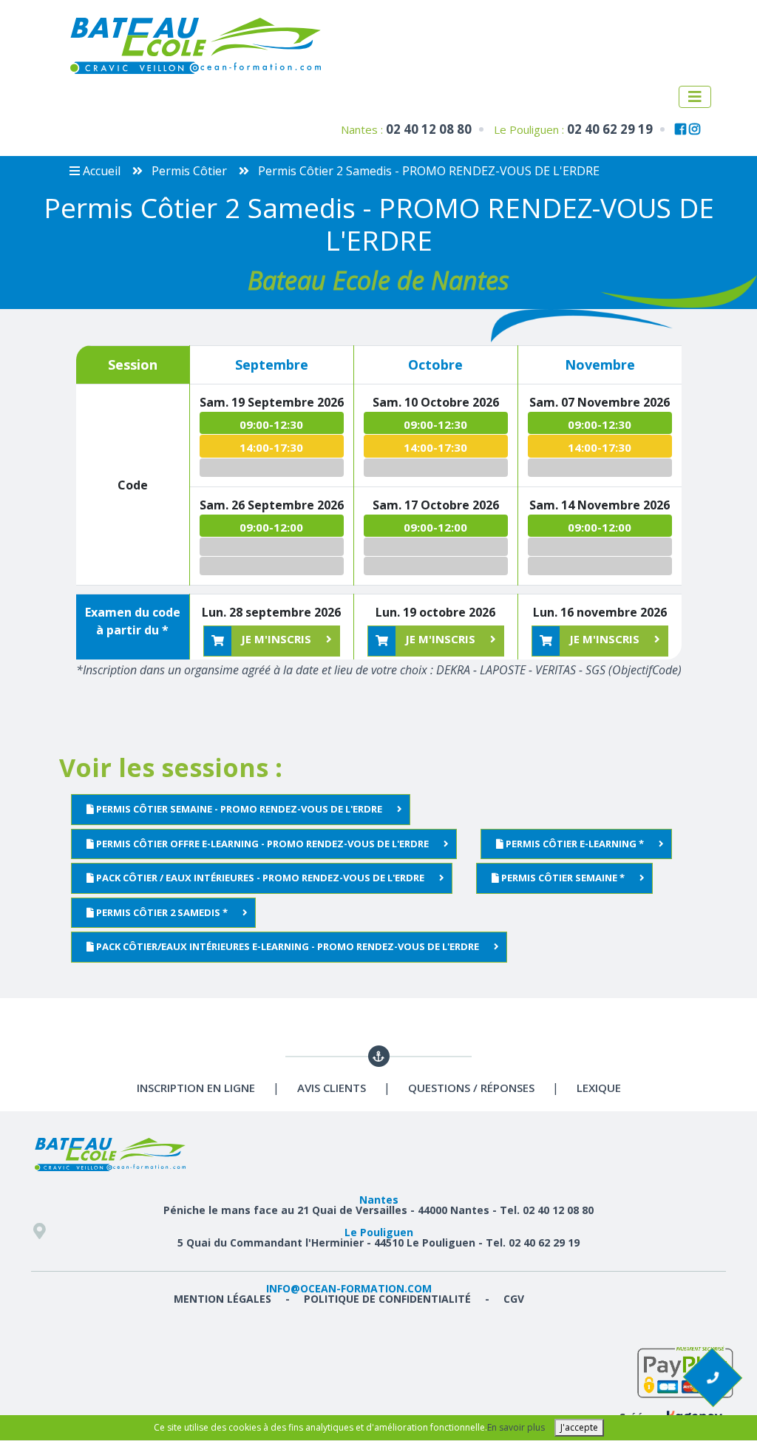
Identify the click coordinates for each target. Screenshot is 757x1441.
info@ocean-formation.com (349, 1288)
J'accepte (579, 1427)
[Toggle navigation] (695, 97)
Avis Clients (331, 1087)
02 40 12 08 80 (429, 129)
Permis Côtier (188, 171)
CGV (513, 1299)
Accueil (100, 171)
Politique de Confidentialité (387, 1299)
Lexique (599, 1087)
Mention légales (222, 1299)
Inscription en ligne (196, 1087)
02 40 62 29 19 (610, 129)
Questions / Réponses (471, 1087)
